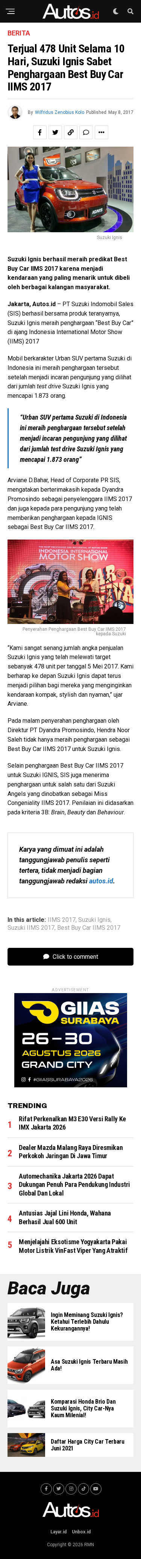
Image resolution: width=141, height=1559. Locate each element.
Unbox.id (81, 1531)
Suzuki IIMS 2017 (31, 928)
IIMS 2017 (62, 920)
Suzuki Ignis (94, 920)
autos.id (101, 881)
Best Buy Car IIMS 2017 (88, 928)
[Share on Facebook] (40, 132)
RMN (89, 1544)
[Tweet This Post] (55, 132)
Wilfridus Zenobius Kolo (59, 112)
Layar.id (58, 1531)
